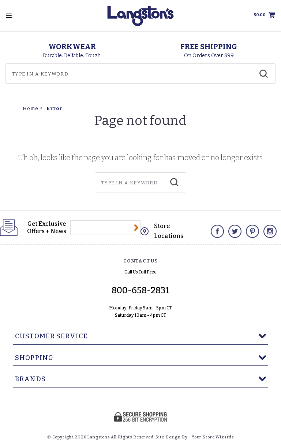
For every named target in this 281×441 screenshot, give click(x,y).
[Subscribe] (136, 227)
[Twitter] (234, 231)
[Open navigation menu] (9, 16)
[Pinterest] (252, 231)
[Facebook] (217, 231)
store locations (168, 231)
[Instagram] (270, 231)
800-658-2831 (140, 290)
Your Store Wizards (213, 437)
